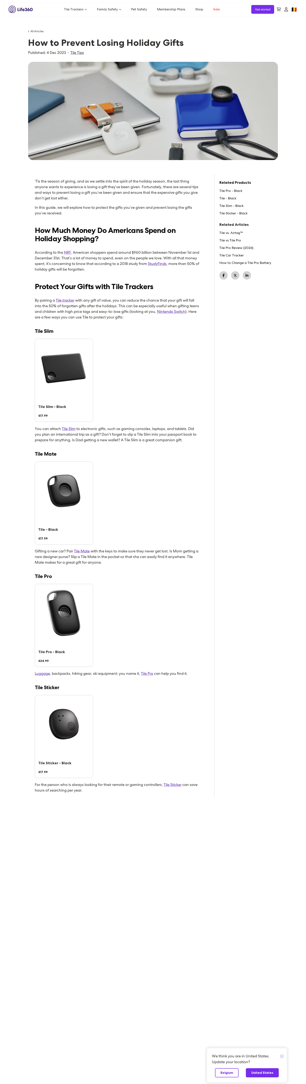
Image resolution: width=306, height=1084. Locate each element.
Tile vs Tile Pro (230, 240)
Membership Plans (171, 9)
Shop (199, 9)
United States (262, 1072)
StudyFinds (157, 263)
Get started (262, 9)
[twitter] (235, 275)
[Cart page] (279, 9)
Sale (216, 9)
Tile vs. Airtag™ (231, 233)
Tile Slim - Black (231, 206)
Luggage (42, 673)
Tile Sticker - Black (233, 213)
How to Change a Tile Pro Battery (245, 263)
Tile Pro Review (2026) (236, 248)
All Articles (37, 31)
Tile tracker (65, 300)
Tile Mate (82, 551)
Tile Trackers (73, 9)
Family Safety (107, 9)
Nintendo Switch (171, 311)
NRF (67, 252)
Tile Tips (77, 52)
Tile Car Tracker (231, 255)
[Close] (282, 1056)
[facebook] (223, 275)
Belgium (226, 1072)
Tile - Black (227, 198)
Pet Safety (139, 9)
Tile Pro (147, 673)
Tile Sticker (173, 784)
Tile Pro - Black (230, 191)
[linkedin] (247, 275)
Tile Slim (69, 428)
